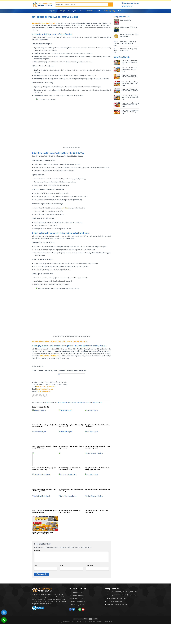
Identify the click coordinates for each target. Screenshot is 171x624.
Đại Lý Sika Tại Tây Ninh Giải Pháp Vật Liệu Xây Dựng (129, 69)
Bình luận (37, 550)
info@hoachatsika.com (117, 601)
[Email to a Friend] (40, 395)
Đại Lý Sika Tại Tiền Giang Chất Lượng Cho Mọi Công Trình (130, 97)
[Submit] (110, 4)
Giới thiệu (61, 11)
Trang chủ (51, 11)
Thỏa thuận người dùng (77, 605)
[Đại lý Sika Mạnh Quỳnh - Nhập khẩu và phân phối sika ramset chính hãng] (42, 4)
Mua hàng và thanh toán (77, 601)
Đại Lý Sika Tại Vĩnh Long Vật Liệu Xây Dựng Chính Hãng (130, 83)
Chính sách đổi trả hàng (77, 595)
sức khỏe (65, 208)
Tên (35, 565)
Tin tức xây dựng (109, 11)
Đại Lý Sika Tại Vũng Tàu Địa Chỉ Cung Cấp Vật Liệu (130, 89)
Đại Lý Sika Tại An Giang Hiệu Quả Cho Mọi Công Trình (129, 62)
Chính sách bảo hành (93, 11)
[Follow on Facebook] (70, 609)
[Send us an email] (76, 609)
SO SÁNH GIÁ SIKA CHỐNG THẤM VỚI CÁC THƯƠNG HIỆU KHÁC (65, 342)
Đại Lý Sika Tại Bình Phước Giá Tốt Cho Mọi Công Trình (130, 111)
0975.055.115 (44, 356)
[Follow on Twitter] (73, 609)
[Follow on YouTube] (83, 609)
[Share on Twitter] (36, 395)
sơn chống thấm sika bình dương (79, 402)
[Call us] (79, 609)
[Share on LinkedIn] (46, 395)
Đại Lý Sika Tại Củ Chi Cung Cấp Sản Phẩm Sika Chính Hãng (130, 104)
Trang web (89, 565)
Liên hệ (120, 11)
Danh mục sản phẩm (75, 11)
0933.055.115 (54, 356)
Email (61, 565)
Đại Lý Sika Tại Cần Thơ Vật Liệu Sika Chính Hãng (130, 75)
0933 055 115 (51, 387)
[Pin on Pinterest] (43, 395)
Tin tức (48, 402)
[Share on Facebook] (33, 395)
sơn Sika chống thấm (96, 402)
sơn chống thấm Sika (64, 402)
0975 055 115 (40, 387)
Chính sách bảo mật (76, 592)
